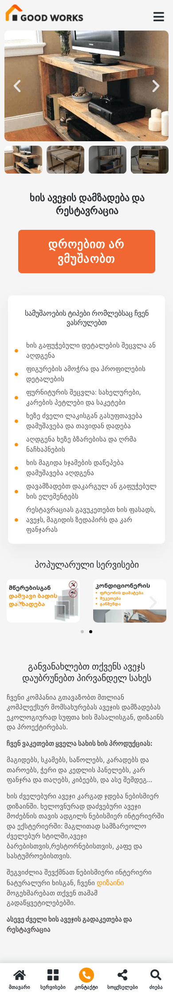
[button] (17, 85)
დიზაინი (110, 882)
